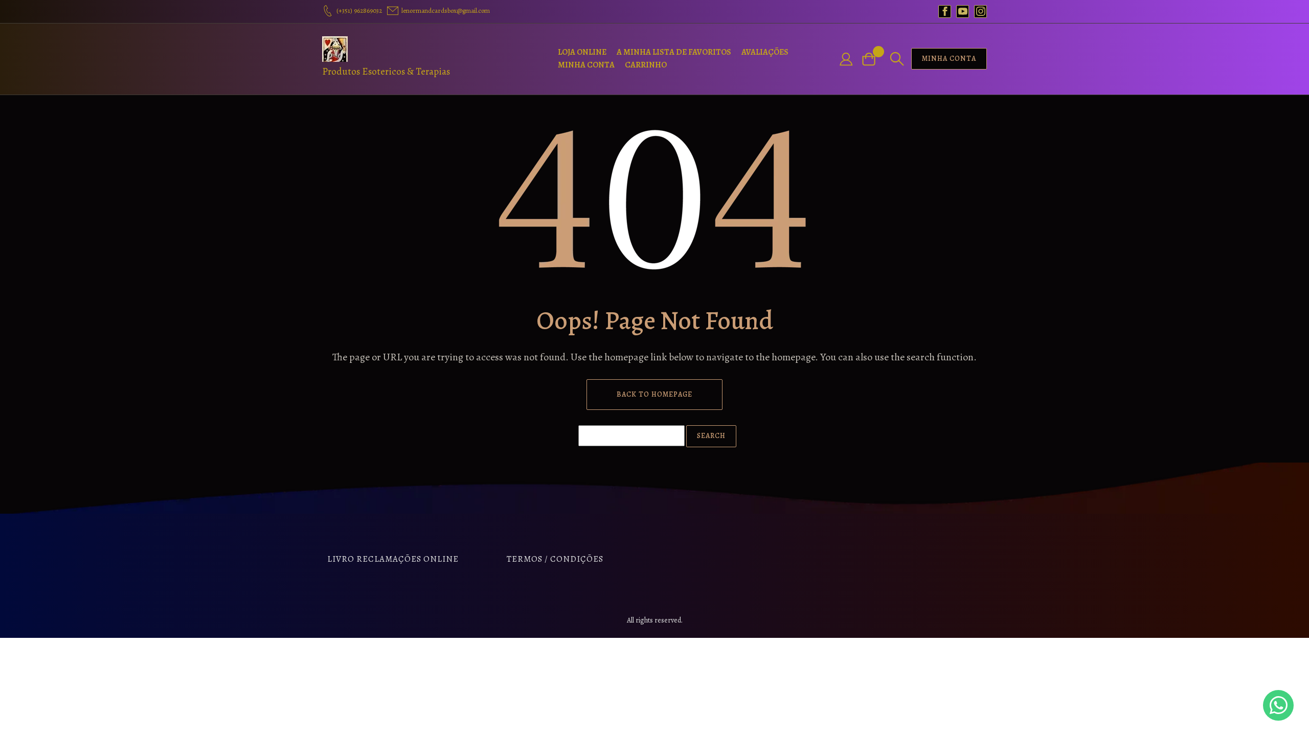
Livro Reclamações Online (393, 559)
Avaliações (764, 52)
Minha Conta (586, 65)
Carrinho (646, 65)
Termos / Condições (555, 559)
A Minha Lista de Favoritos (674, 52)
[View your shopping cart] (873, 59)
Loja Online (582, 52)
